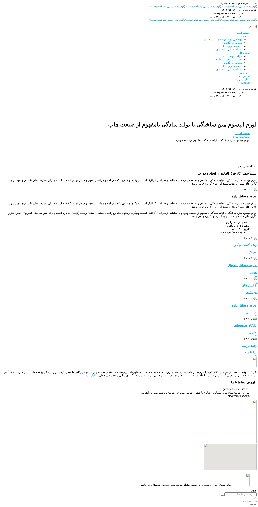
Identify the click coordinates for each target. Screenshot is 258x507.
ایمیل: (241, 13)
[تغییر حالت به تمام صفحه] (248, 501)
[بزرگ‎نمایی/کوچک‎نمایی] (244, 501)
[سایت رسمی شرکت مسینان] (239, 6)
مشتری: (245, 225)
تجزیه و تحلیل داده (244, 305)
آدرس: (240, 16)
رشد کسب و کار (245, 245)
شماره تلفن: (250, 9)
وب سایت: (243, 232)
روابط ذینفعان (248, 352)
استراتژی (251, 312)
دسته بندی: (243, 222)
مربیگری (251, 252)
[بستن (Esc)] (255, 501)
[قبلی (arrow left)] (255, 504)
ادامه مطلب (88, 375)
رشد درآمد (249, 345)
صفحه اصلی (242, 133)
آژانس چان (249, 285)
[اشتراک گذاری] (251, 501)
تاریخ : (246, 229)
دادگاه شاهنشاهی (244, 325)
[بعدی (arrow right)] (251, 504)
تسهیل (253, 272)
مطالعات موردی (240, 136)
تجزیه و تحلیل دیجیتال (242, 265)
